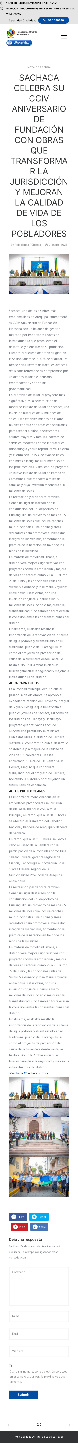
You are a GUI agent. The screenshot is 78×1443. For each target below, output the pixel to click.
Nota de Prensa (39, 67)
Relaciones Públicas (28, 244)
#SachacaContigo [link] (36, 1073)
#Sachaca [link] (16, 1073)
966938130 (56, 20)
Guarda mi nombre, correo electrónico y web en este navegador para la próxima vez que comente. (39, 1376)
